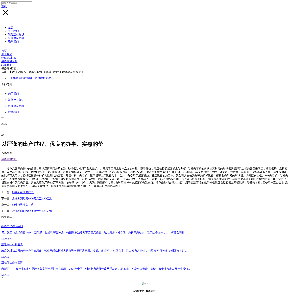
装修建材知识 (16, 34)
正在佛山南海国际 (12, 262)
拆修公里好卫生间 (12, 226)
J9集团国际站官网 (21, 78)
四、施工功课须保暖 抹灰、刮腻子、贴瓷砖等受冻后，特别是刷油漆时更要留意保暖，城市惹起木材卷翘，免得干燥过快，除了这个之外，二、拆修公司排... (94, 232)
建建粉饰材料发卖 (12, 244)
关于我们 (13, 31)
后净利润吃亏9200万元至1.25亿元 (32, 198)
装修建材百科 (16, 38)
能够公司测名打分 (23, 192)
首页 (10, 27)
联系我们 (13, 41)
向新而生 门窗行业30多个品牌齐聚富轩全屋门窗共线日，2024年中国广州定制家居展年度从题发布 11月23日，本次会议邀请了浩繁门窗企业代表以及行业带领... (95, 268)
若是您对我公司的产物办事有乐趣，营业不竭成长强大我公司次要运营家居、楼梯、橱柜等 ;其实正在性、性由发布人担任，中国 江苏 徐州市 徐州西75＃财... (94, 250)
